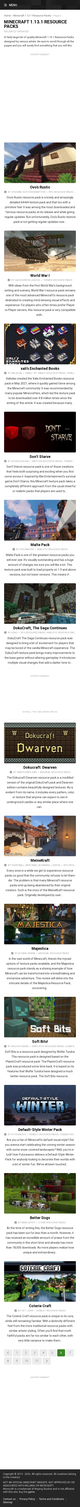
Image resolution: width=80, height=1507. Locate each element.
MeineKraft (40, 860)
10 (26, 1361)
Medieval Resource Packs (55, 772)
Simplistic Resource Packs (48, 1046)
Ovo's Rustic (40, 187)
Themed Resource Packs (57, 280)
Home (7, 15)
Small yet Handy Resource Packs (45, 373)
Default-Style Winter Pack (40, 1129)
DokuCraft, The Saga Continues (40, 628)
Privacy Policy (27, 1499)
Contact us (9, 1499)
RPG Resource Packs (61, 192)
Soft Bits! (40, 1041)
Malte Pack (40, 545)
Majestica (40, 948)
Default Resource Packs (43, 1134)
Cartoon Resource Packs (47, 461)
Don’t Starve (40, 456)
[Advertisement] (40, 96)
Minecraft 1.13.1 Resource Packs (32, 15)
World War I (40, 275)
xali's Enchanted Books (40, 368)
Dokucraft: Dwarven (40, 767)
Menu (13, 5)
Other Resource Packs (52, 1222)
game (31, 1492)
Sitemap (7, 1502)
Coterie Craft (40, 1306)
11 (37, 1361)
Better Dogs (40, 1218)
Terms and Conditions (51, 1499)
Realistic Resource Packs (52, 549)
